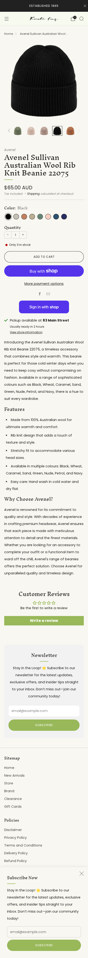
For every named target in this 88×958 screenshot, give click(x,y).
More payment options (44, 283)
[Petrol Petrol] (56, 216)
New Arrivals (14, 775)
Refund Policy (15, 861)
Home (8, 34)
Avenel (9, 149)
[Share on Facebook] (39, 294)
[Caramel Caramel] (24, 216)
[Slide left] (10, 131)
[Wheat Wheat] (16, 216)
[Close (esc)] (81, 873)
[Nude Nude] (48, 216)
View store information (26, 332)
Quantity (12, 227)
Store (8, 783)
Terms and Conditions (23, 845)
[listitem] (44, 6)
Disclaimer (13, 829)
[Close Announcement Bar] (85, 6)
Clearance (13, 798)
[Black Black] (8, 216)
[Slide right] (78, 131)
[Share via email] (48, 294)
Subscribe (44, 945)
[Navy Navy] (64, 216)
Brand (9, 791)
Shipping (33, 194)
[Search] (81, 18)
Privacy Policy (15, 837)
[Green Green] (40, 216)
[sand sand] (32, 216)
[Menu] (6, 18)
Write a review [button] (44, 620)
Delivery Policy (16, 853)
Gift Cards (13, 806)
